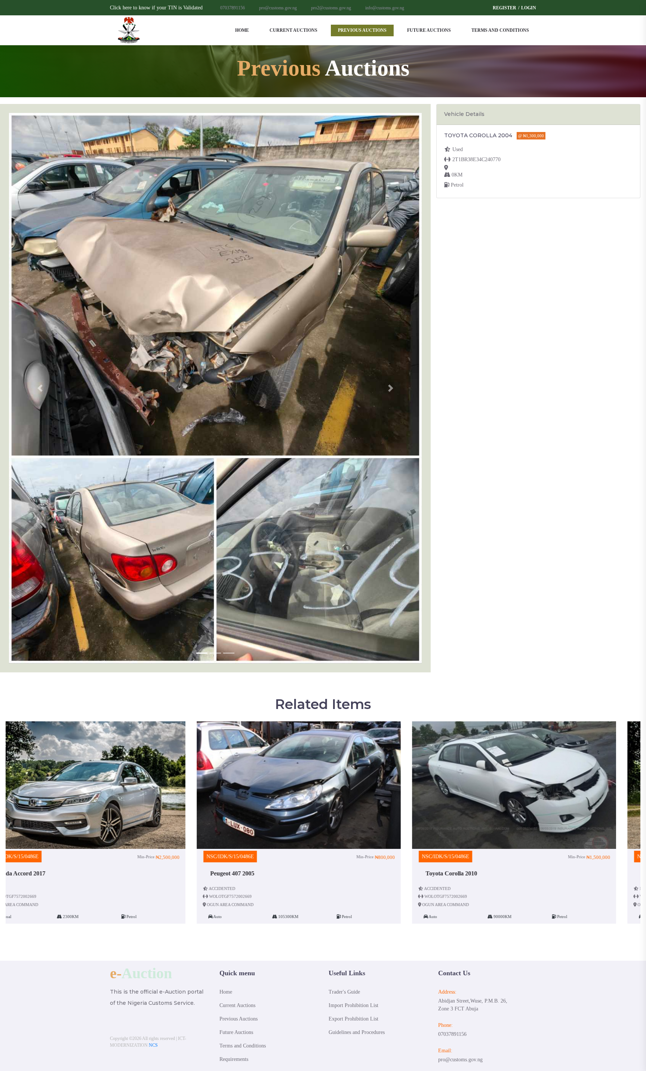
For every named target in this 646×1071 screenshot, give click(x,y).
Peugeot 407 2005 (41, 873)
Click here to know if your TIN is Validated (156, 7)
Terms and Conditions (500, 30)
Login (528, 7)
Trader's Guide (344, 992)
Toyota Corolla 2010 (260, 873)
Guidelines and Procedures (357, 1032)
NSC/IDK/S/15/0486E (39, 856)
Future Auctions (429, 30)
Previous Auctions (362, 30)
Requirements (233, 1059)
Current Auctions (293, 30)
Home (242, 30)
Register (504, 7)
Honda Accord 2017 (475, 873)
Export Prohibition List (353, 1019)
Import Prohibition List (353, 1005)
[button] (40, 388)
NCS (153, 1045)
